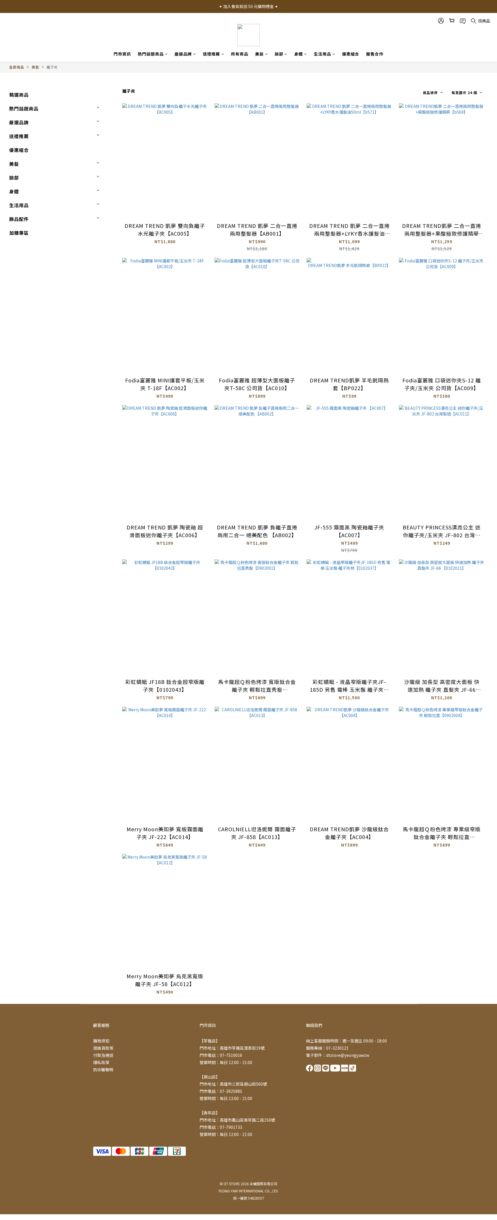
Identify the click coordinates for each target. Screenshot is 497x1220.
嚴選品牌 (183, 54)
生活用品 (322, 54)
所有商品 (239, 54)
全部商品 (16, 66)
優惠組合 (350, 54)
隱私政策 (101, 1062)
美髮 (259, 54)
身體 (298, 54)
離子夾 (52, 66)
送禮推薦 (211, 54)
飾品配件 (19, 219)
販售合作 (374, 54)
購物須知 (101, 1041)
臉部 (279, 54)
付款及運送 (103, 1055)
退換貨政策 (103, 1048)
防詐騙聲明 (103, 1069)
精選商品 (19, 94)
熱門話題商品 (151, 54)
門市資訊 (122, 54)
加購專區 (19, 232)
